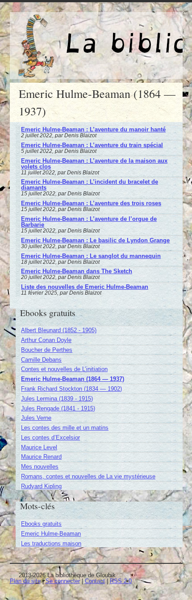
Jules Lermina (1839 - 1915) (57, 398)
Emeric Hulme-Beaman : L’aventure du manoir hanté (93, 129)
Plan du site (25, 581)
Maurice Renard (41, 456)
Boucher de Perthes (46, 349)
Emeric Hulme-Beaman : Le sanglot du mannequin (91, 256)
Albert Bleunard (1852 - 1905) (58, 330)
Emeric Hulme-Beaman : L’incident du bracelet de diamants (89, 184)
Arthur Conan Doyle (46, 340)
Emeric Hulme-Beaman (51, 533)
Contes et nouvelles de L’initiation (64, 369)
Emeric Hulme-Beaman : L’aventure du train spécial (92, 145)
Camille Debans (41, 359)
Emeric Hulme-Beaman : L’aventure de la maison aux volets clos (94, 163)
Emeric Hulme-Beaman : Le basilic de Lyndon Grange (95, 240)
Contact (95, 581)
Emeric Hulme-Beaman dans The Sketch (76, 271)
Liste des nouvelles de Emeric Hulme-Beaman (84, 286)
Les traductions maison (51, 543)
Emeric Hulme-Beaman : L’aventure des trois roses (91, 203)
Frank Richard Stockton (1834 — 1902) (71, 388)
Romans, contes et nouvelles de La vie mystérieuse (88, 476)
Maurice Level (39, 447)
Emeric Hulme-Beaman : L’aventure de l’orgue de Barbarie (89, 221)
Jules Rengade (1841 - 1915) (58, 408)
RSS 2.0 (121, 581)
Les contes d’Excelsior (50, 437)
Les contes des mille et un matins (65, 427)
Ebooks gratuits (41, 523)
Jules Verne (36, 417)
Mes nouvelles (39, 466)
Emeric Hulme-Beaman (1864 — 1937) (72, 379)
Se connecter (63, 581)
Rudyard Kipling (41, 486)
